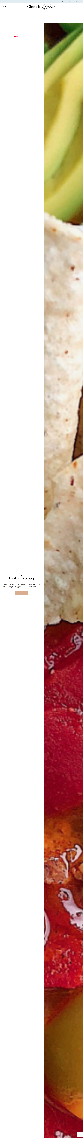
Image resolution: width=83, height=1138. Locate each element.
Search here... (75, 1)
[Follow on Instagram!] (62, 1)
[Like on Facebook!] (59, 1)
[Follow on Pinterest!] (64, 1)
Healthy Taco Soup (21, 578)
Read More (21, 593)
